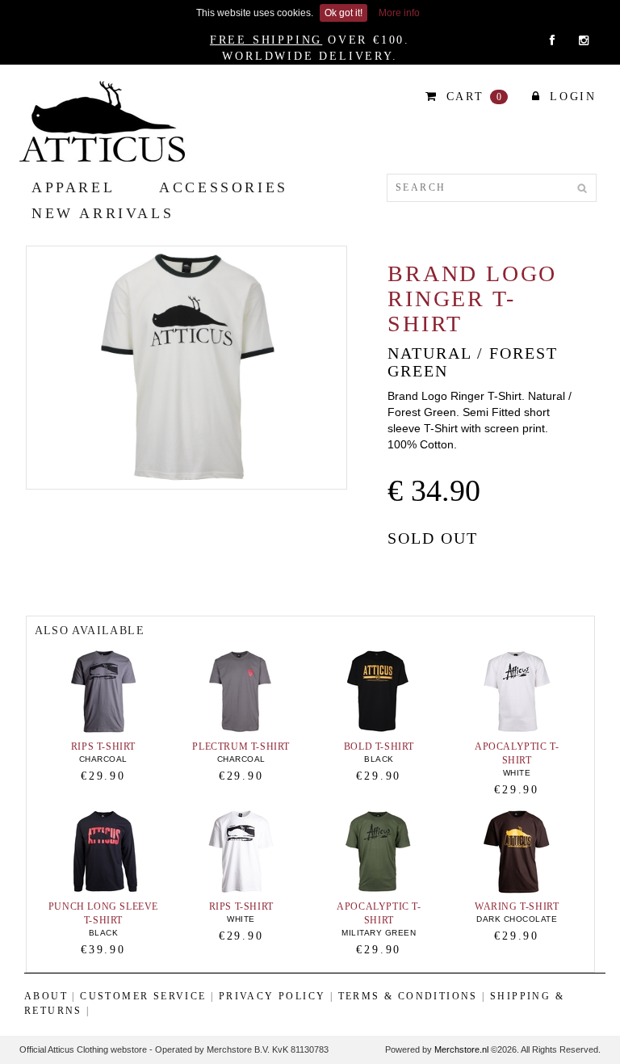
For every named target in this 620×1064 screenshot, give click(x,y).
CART (472, 96)
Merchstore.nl (461, 1049)
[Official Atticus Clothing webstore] (102, 120)
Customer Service (143, 996)
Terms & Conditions (408, 996)
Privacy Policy (272, 996)
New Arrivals (102, 213)
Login (570, 96)
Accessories (223, 187)
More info (399, 13)
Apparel (73, 187)
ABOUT (46, 996)
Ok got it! (343, 13)
